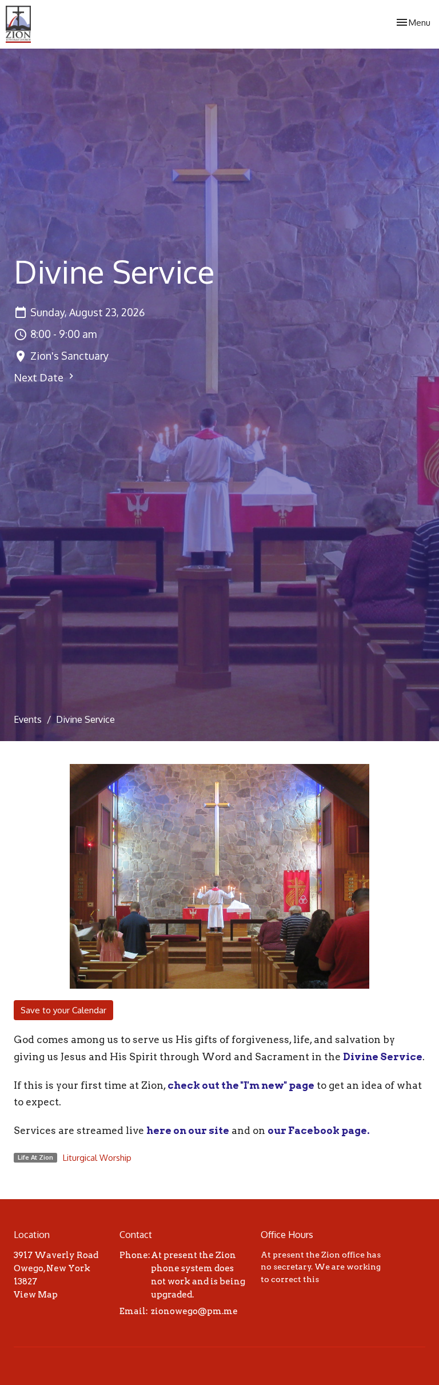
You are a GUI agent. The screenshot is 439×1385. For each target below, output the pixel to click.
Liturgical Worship (97, 1157)
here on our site (187, 1130)
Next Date (40, 377)
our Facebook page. (319, 1130)
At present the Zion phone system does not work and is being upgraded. (198, 1275)
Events (28, 719)
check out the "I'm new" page (240, 1085)
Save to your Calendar (63, 1010)
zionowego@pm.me (194, 1311)
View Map (36, 1295)
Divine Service (382, 1056)
